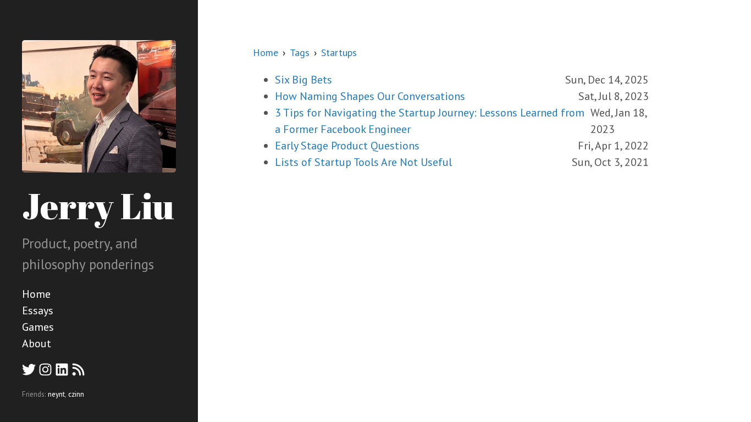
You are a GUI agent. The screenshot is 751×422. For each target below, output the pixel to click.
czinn (76, 394)
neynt (56, 394)
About (36, 343)
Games (38, 327)
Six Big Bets (303, 80)
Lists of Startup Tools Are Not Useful (363, 162)
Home (36, 294)
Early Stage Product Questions (347, 145)
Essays (37, 310)
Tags (300, 52)
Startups (339, 52)
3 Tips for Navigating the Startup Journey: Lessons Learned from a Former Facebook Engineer (429, 121)
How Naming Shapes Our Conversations (370, 96)
